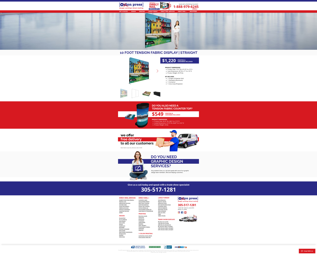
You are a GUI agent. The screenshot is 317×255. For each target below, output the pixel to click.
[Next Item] (157, 71)
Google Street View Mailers (126, 200)
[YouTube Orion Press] (185, 212)
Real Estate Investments (125, 232)
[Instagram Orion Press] (179, 212)
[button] (124, 11)
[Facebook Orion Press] (182, 212)
